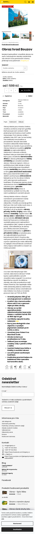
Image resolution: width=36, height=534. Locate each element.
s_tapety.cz (8, 454)
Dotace (4, 434)
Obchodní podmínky (8, 424)
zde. (17, 321)
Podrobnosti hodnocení (10, 45)
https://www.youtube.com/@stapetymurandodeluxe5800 (19, 457)
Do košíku (27, 90)
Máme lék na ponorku (9, 469)
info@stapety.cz (10, 445)
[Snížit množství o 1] (7, 90)
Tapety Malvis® (7, 465)
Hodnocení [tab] (12, 122)
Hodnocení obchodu (8, 436)
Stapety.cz (25, 61)
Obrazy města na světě (23, 100)
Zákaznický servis (7, 432)
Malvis (11, 80)
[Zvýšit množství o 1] (15, 90)
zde (2, 519)
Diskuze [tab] (21, 122)
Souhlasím (17, 529)
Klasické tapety (7, 473)
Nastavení (17, 523)
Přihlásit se (8, 408)
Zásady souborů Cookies (10, 428)
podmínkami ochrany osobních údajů (17, 401)
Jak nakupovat (6, 421)
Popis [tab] (5, 122)
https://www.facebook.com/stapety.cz (17, 452)
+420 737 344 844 (11, 448)
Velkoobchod (6, 430)
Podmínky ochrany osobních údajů (13, 426)
